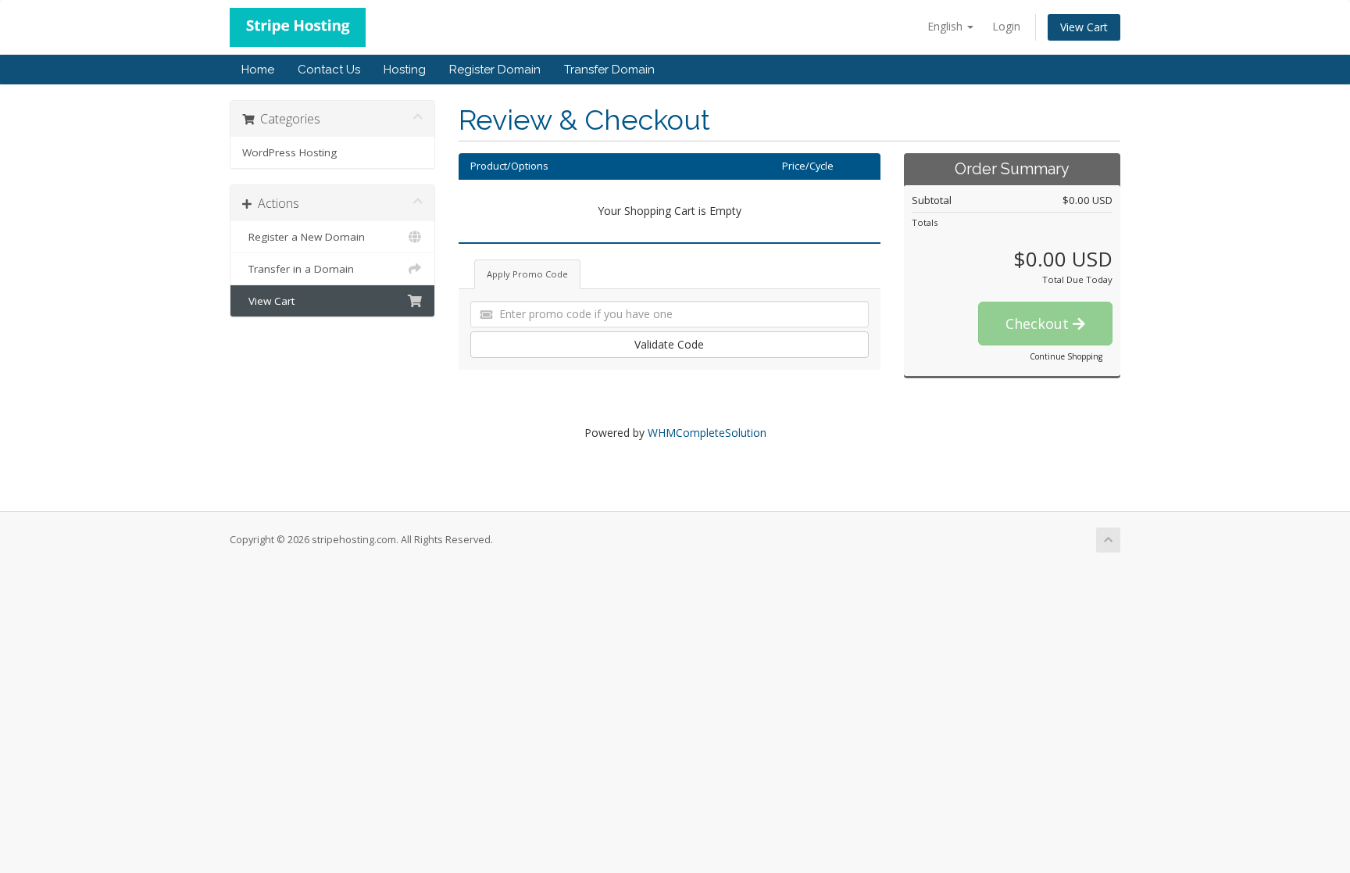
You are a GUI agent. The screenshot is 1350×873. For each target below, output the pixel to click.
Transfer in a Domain (298, 269)
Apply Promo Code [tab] (527, 274)
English (946, 26)
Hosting (405, 70)
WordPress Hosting (289, 152)
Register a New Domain (303, 237)
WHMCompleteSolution (707, 432)
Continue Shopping (1066, 356)
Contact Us (329, 70)
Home (257, 70)
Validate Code (669, 344)
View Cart (1084, 27)
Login (1006, 26)
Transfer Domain (609, 70)
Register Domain (495, 70)
